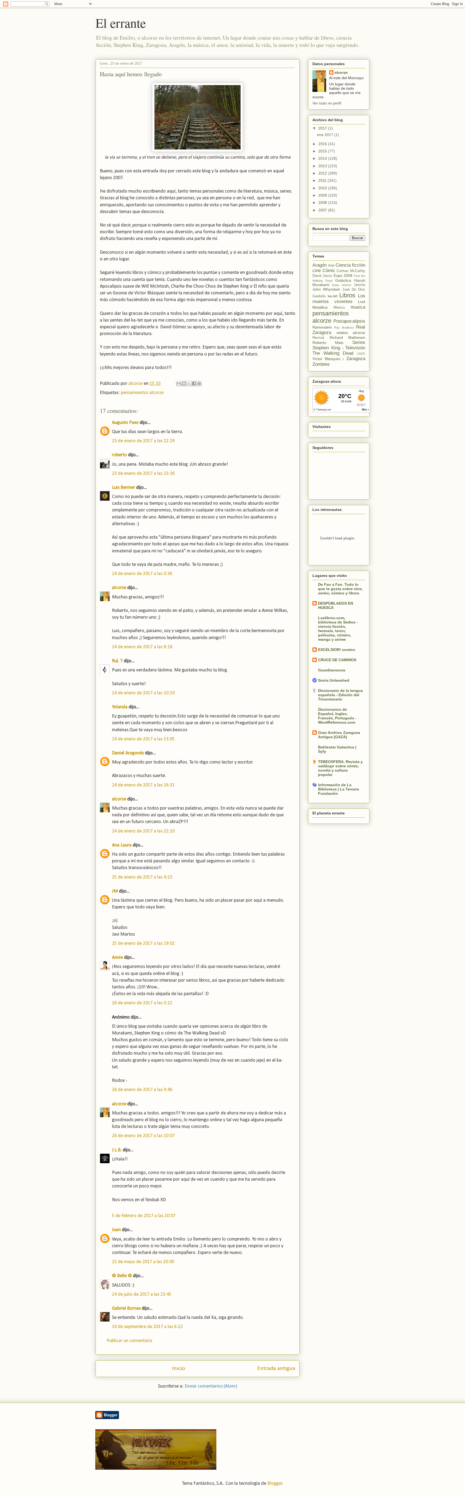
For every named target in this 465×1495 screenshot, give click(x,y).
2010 (323, 188)
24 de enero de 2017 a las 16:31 (143, 785)
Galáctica (343, 280)
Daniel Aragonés (128, 753)
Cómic (328, 270)
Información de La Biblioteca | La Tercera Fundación (338, 789)
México (339, 307)
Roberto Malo (327, 342)
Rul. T (117, 661)
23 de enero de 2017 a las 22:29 (143, 441)
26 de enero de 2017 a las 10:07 (143, 1135)
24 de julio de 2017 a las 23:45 (141, 1294)
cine (316, 270)
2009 (323, 195)
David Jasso (322, 276)
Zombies (321, 364)
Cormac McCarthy (351, 271)
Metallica (319, 307)
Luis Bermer (123, 487)
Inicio (178, 1368)
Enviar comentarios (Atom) (211, 1386)
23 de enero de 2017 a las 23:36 (143, 473)
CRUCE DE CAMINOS (337, 660)
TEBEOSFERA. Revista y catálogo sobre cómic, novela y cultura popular (340, 768)
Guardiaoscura (331, 670)
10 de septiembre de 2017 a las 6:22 (147, 1326)
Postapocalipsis (349, 321)
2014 (323, 158)
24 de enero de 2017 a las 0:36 (142, 573)
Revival (318, 338)
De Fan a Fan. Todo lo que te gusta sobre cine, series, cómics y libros (340, 588)
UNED (361, 353)
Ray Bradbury (344, 327)
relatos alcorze (350, 332)
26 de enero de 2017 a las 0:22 (142, 1003)
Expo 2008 (343, 275)
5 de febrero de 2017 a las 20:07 (143, 1215)
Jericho (359, 285)
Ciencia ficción (350, 265)
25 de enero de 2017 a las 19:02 (143, 943)
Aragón (319, 265)
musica (358, 307)
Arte (331, 265)
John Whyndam (326, 289)
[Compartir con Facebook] (194, 383)
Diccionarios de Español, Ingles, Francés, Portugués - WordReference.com (337, 715)
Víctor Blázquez (326, 359)
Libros (347, 295)
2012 (323, 173)
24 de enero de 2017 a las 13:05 (143, 739)
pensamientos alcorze (142, 392)
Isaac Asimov (341, 285)
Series (358, 342)
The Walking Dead (332, 353)
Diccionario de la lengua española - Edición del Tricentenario (340, 694)
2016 (323, 144)
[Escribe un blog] (183, 383)
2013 (323, 166)
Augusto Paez (125, 422)
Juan (116, 1229)
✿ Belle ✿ (122, 1275)
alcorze (119, 587)
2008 (323, 202)
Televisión (355, 347)
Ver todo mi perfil (326, 103)
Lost (361, 301)
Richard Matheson (347, 337)
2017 (323, 128)
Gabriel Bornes (126, 1308)
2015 (323, 151)
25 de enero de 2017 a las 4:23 (142, 877)
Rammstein (322, 327)
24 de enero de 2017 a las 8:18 (142, 647)
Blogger (274, 1483)
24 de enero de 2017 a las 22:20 (143, 831)
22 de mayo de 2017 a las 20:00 (143, 1261)
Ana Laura (122, 845)
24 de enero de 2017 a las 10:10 (143, 693)
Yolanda (120, 707)
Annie (117, 957)
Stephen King (326, 347)
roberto (119, 455)
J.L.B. (117, 1150)
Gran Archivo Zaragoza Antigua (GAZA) (339, 734)
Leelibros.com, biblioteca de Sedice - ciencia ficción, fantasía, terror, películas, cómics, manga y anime (338, 629)
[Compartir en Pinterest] (199, 383)
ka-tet (332, 296)
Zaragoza (355, 358)
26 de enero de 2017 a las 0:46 (142, 1089)
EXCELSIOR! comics (336, 649)
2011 (322, 180)
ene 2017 (325, 135)
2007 (323, 210)
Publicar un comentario (129, 1340)
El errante (121, 22)
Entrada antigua (276, 1368)
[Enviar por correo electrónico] (178, 383)
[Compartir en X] (189, 383)
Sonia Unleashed (333, 680)
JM (115, 891)
